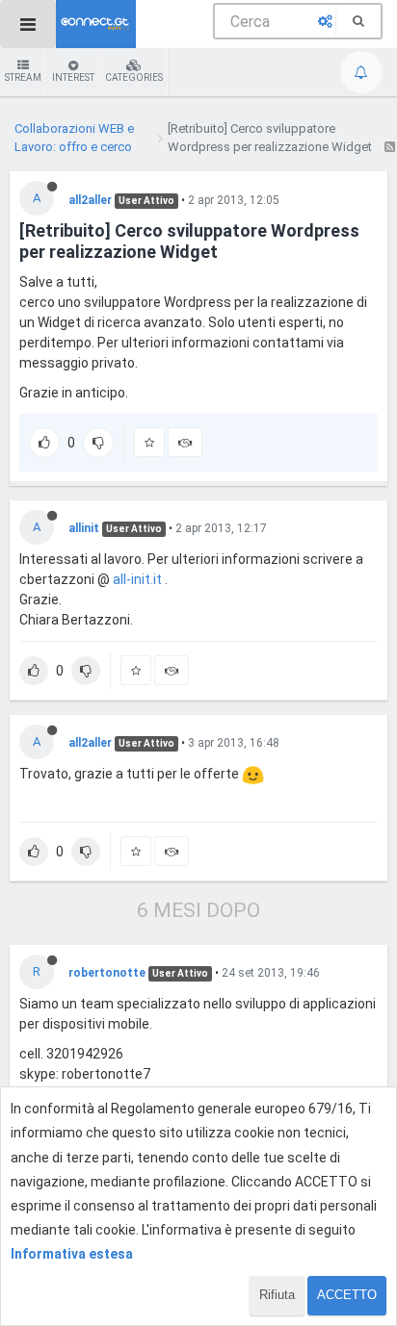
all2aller (90, 200)
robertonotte (107, 973)
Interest (73, 77)
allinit (83, 528)
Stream (23, 77)
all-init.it (137, 579)
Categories (134, 77)
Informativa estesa (72, 1254)
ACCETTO (347, 1295)
